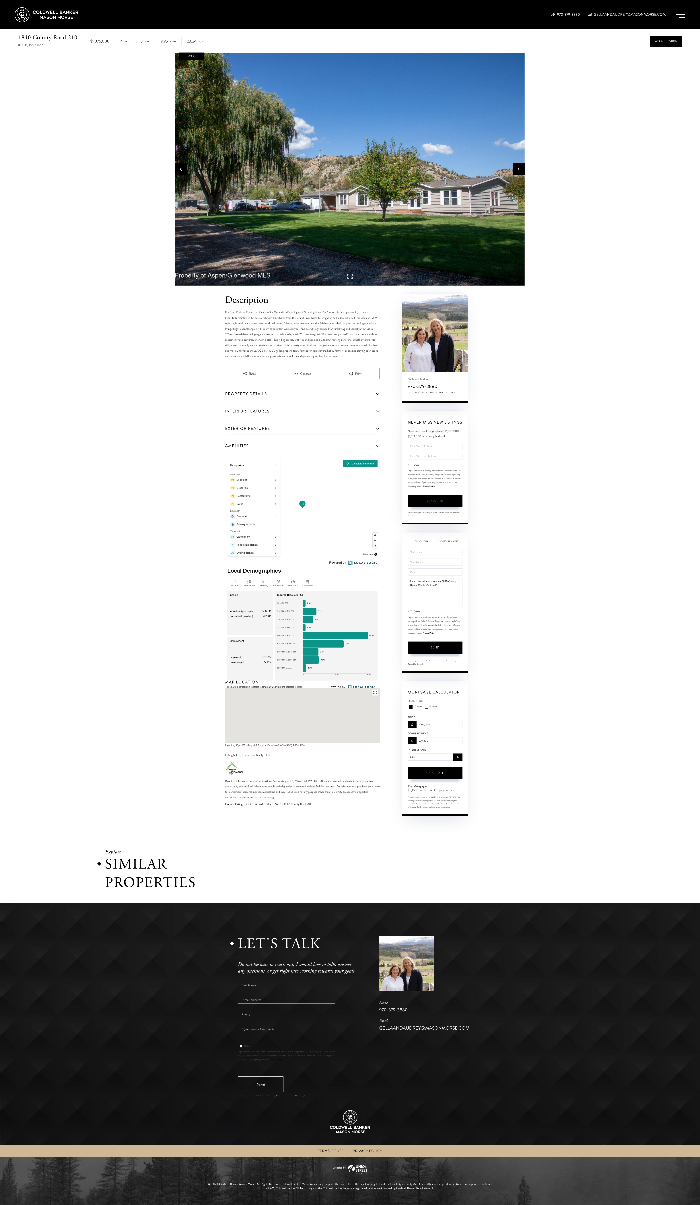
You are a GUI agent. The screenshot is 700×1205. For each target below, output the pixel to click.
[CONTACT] (666, 41)
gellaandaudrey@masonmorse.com (629, 14)
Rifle (268, 804)
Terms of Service (413, 664)
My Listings (413, 393)
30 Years (417, 706)
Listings (239, 804)
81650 (277, 804)
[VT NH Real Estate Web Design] (350, 1169)
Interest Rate (417, 750)
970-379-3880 (568, 14)
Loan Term (416, 701)
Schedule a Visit (448, 541)
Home (228, 804)
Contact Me (442, 393)
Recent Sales (428, 393)
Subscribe (435, 501)
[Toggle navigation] (680, 15)
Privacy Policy (429, 486)
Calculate (435, 773)
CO (248, 804)
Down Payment (418, 733)
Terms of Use (331, 1151)
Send (435, 647)
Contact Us (421, 541)
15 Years (433, 706)
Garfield (258, 804)
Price (411, 717)
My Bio (453, 393)
